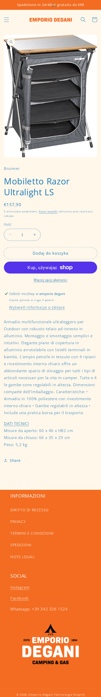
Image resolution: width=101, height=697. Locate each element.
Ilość (7, 224)
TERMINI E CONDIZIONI (32, 533)
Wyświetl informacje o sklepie (37, 307)
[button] (6, 19)
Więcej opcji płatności (50, 280)
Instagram (20, 587)
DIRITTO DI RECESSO (29, 509)
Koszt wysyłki (48, 211)
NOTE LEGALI (22, 556)
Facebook (19, 598)
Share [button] (15, 460)
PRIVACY (18, 521)
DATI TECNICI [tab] (16, 423)
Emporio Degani (40, 694)
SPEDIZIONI (21, 544)
